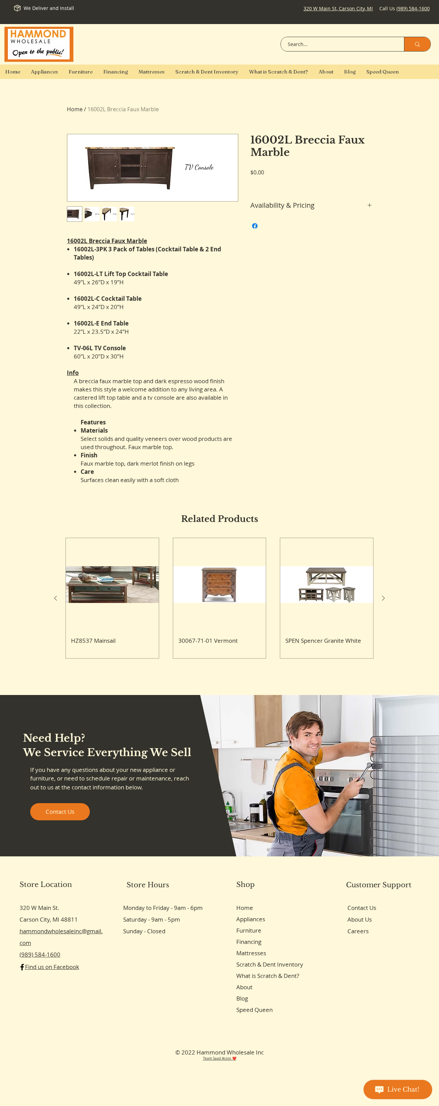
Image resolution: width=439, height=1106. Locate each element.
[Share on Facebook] (255, 226)
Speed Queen (254, 1010)
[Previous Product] (55, 598)
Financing (248, 942)
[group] (219, 598)
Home (75, 109)
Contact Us (361, 908)
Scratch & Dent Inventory (269, 964)
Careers (358, 931)
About (244, 987)
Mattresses (251, 953)
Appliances (250, 919)
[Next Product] (383, 598)
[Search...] (417, 44)
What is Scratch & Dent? (267, 976)
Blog (242, 998)
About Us (359, 919)
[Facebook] (22, 967)
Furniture (248, 930)
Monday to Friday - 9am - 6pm (163, 908)
